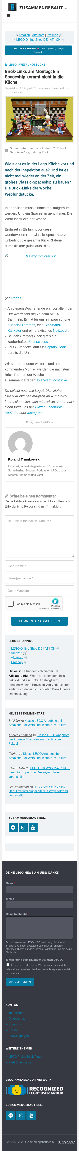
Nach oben (68, 1142)
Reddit (16, 298)
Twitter (39, 407)
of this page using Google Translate (38, 50)
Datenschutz (17, 1018)
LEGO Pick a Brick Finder (25, 1056)
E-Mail (10, 898)
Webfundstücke (32, 64)
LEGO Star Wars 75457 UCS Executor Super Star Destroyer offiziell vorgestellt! (39, 772)
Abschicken (20, 982)
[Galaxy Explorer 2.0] (39, 274)
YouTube (11, 413)
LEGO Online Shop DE (32, 39)
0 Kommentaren (13, 92)
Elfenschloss (38, 342)
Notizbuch (60, 330)
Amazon (24, 35)
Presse (13, 1030)
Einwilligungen (18, 1036)
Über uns (14, 1024)
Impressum (15, 1013)
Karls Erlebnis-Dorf (21, 1062)
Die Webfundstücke (52, 380)
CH (58, 39)
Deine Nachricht (17, 913)
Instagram (35, 413)
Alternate (38, 35)
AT (52, 39)
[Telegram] (13, 827)
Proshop (52, 35)
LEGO (13, 64)
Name (10, 883)
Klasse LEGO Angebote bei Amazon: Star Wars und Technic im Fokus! (39, 739)
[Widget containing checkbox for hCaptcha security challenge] (34, 603)
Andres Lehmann (20, 735)
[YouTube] (33, 827)
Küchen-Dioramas (21, 325)
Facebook (54, 407)
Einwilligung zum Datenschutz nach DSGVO (35, 959)
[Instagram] (23, 827)
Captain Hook (55, 347)
